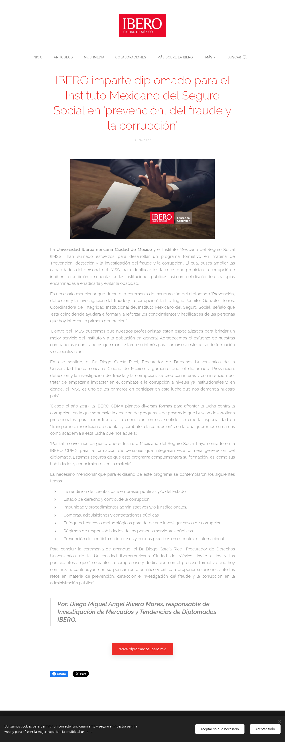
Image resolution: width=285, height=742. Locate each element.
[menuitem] (40, 57)
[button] (237, 57)
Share (61, 674)
